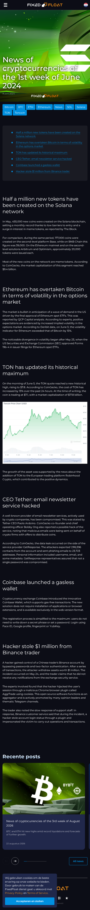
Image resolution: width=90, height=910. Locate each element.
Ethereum (44, 107)
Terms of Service (37, 893)
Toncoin (20, 112)
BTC (20, 107)
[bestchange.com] (59, 898)
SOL (69, 107)
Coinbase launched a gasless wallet (38, 165)
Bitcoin (9, 107)
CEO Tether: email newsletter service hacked (44, 158)
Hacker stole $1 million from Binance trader (43, 171)
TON (7, 112)
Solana (81, 107)
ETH (30, 107)
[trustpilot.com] (67, 898)
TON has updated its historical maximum (41, 152)
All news (78, 861)
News (58, 107)
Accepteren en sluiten (30, 901)
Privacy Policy (14, 893)
